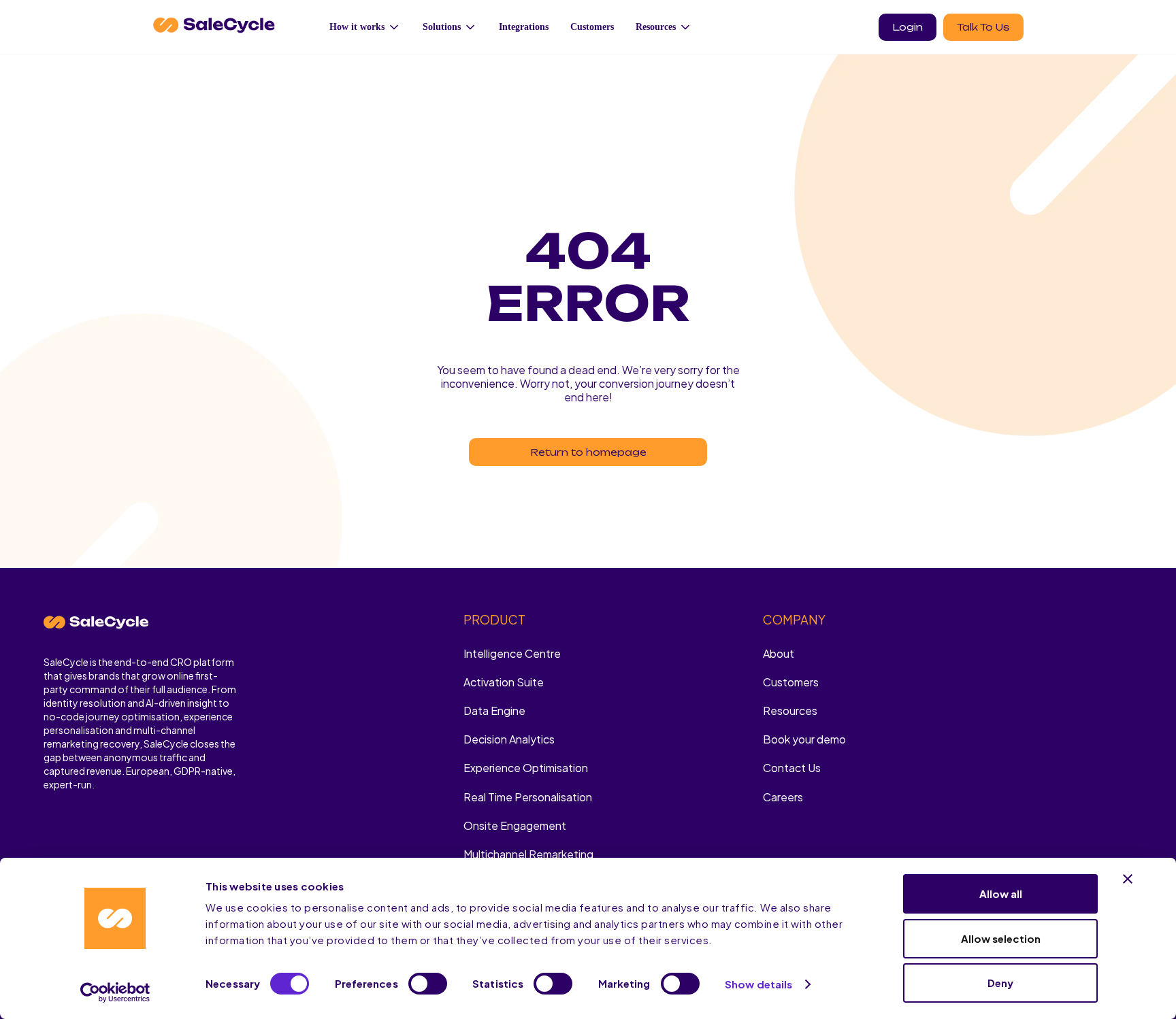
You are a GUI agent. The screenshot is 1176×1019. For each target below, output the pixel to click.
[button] (365, 27)
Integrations (524, 27)
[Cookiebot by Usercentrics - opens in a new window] (115, 992)
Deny (1000, 982)
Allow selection (1001, 938)
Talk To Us (983, 27)
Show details (758, 984)
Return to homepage (588, 452)
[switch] (427, 984)
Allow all (1000, 893)
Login (907, 27)
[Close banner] (1127, 879)
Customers (592, 27)
